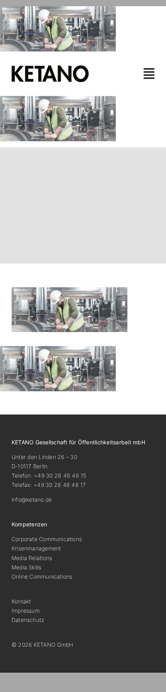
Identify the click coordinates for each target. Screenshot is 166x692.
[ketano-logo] (50, 68)
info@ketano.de (32, 499)
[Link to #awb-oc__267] (149, 73)
